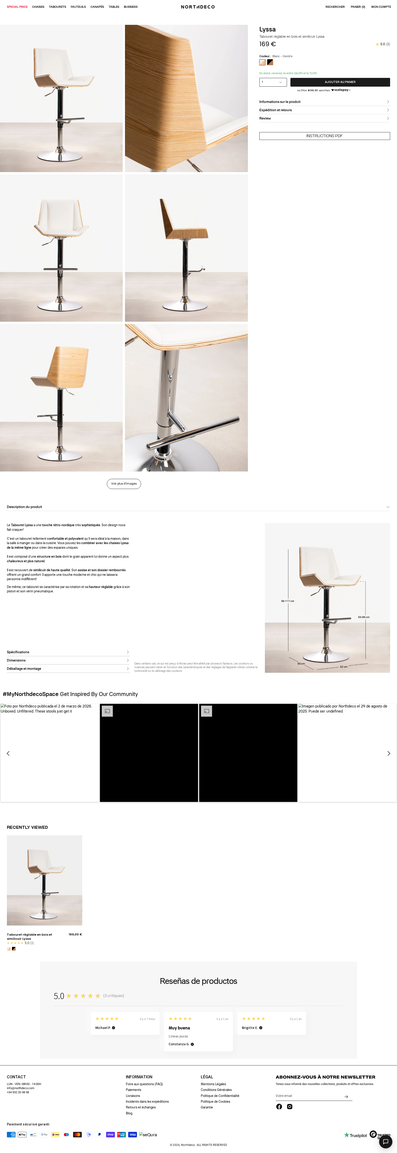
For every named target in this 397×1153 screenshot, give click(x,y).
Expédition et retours (275, 110)
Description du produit (24, 507)
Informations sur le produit (280, 102)
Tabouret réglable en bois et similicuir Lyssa (29, 937)
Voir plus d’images (124, 483)
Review (265, 118)
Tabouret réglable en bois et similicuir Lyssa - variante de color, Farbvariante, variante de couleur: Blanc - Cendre (9, 949)
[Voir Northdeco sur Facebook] (279, 1106)
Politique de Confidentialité (220, 1096)
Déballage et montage (24, 669)
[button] (50, 753)
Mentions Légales (213, 1084)
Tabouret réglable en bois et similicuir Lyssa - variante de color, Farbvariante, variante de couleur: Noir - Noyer (14, 949)
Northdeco (188, 1145)
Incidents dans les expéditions (147, 1101)
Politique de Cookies (215, 1101)
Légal (207, 1077)
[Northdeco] (198, 7)
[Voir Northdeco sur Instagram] (289, 1106)
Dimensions (16, 660)
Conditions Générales (216, 1090)
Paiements (133, 1090)
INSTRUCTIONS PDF (324, 136)
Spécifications (18, 652)
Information (139, 1077)
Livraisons (133, 1096)
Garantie (207, 1107)
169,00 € (75, 934)
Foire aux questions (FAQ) (144, 1084)
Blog (129, 1113)
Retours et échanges (141, 1107)
